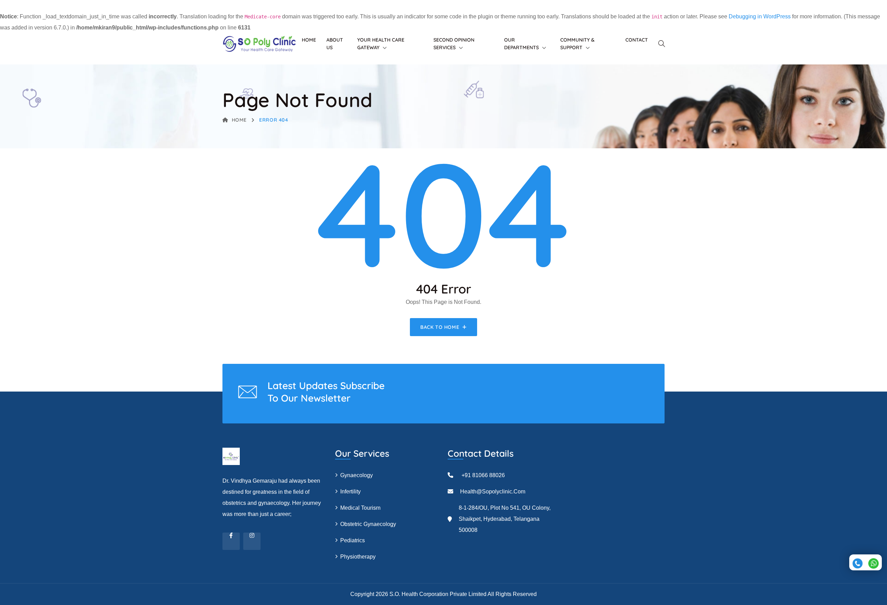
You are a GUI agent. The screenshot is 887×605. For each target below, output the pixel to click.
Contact (636, 40)
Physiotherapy (358, 557)
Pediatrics (352, 540)
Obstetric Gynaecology (368, 524)
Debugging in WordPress (760, 16)
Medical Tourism (360, 508)
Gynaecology (356, 475)
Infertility (350, 491)
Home (309, 40)
